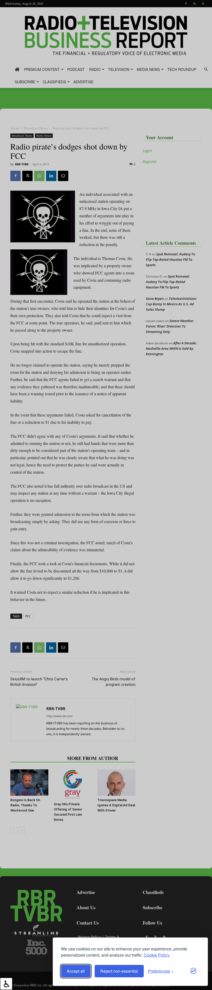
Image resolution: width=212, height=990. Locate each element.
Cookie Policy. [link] (157, 955)
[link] (6, 984)
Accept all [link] (76, 971)
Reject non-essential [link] (119, 971)
